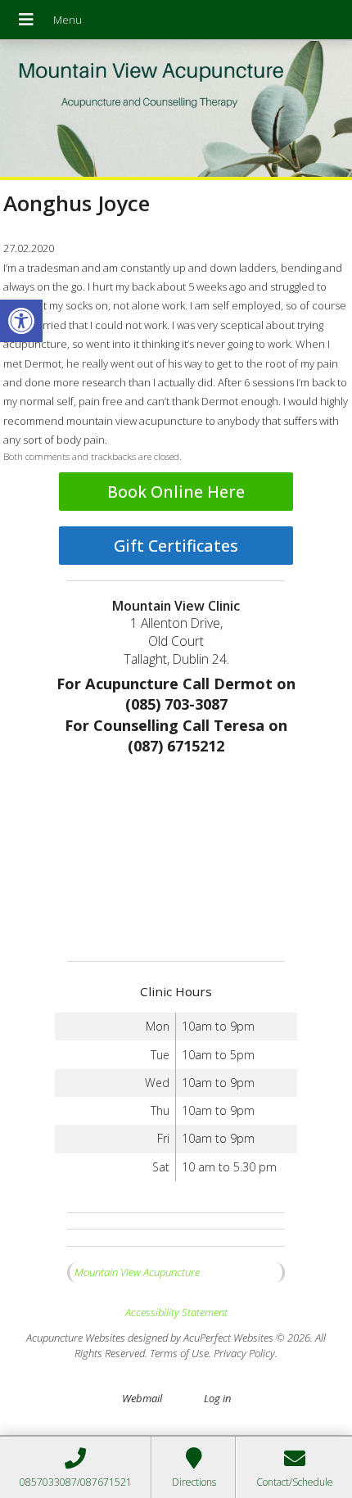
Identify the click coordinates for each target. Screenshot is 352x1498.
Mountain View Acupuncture (137, 1272)
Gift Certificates (176, 546)
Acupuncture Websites (75, 1337)
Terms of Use (179, 1353)
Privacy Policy (244, 1353)
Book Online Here (176, 492)
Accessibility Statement (176, 1312)
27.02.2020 (28, 248)
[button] (21, 321)
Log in (217, 1398)
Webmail (142, 1398)
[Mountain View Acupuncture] (176, 110)
